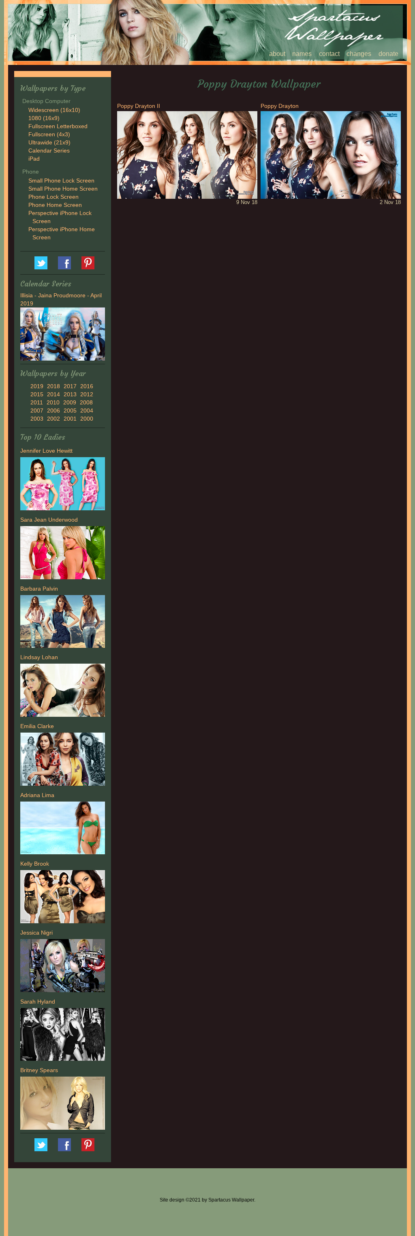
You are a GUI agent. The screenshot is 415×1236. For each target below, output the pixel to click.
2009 (69, 402)
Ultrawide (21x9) (49, 142)
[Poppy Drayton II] (187, 154)
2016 (86, 386)
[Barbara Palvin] (62, 622)
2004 (86, 410)
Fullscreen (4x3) (49, 134)
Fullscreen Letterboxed (58, 126)
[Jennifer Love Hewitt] (62, 485)
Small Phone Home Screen (63, 188)
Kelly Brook (34, 863)
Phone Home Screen (55, 205)
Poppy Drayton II (138, 106)
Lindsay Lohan (39, 657)
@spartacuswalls (40, 262)
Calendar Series (49, 150)
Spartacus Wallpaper (64, 262)
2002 (53, 418)
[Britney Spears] (62, 1104)
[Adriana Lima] (62, 829)
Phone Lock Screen (53, 196)
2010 (53, 402)
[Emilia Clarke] (62, 760)
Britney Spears (39, 1070)
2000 (86, 418)
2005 (70, 410)
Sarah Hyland (37, 1001)
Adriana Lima (37, 795)
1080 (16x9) (44, 118)
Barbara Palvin (39, 588)
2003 (36, 418)
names (302, 53)
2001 (70, 418)
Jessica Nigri (36, 932)
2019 (36, 386)
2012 (86, 394)
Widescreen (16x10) (54, 110)
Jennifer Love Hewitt (46, 450)
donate (388, 53)
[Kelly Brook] (62, 897)
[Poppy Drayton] (331, 154)
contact (329, 53)
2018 (53, 386)
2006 (53, 410)
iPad (34, 158)
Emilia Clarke (37, 726)
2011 (36, 402)
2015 (36, 394)
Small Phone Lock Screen (61, 180)
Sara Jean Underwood (49, 519)
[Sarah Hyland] (62, 1035)
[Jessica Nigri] (62, 966)
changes (359, 53)
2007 (36, 410)
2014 (53, 394)
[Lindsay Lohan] (62, 691)
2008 (86, 402)
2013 (70, 394)
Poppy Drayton (280, 106)
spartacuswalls (87, 262)
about (277, 53)
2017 (70, 386)
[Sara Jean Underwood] (62, 553)
